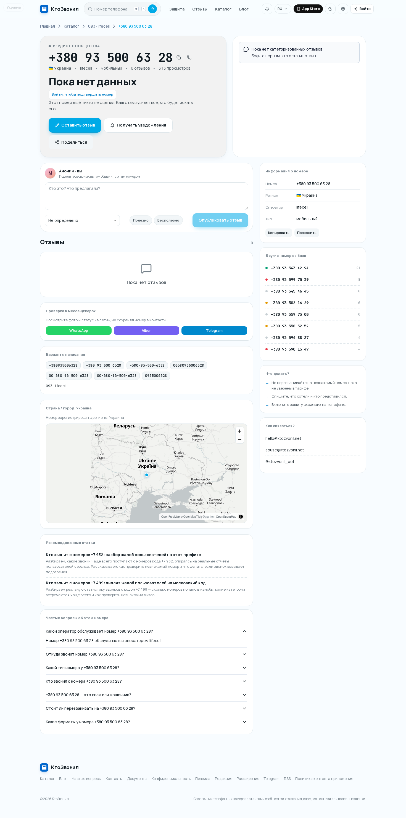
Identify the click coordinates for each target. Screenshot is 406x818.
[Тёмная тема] (330, 9)
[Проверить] (152, 8)
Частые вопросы (86, 778)
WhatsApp (78, 330)
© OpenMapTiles (191, 517)
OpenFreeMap (170, 517)
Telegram (214, 330)
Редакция (223, 778)
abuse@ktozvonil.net (284, 450)
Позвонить (307, 232)
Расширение (248, 778)
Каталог (223, 9)
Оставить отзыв (78, 125)
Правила (202, 778)
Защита (176, 9)
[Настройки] (343, 9)
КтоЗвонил (65, 767)
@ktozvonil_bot (279, 461)
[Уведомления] (267, 9)
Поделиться (74, 142)
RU (280, 8)
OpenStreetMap (226, 517)
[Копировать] (178, 57)
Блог (244, 9)
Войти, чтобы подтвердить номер (82, 94)
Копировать (278, 232)
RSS (287, 778)
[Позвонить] (189, 57)
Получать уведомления (141, 125)
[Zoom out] (240, 439)
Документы (137, 778)
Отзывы (199, 9)
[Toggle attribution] (241, 516)
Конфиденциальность (171, 778)
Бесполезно (168, 220)
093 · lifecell (56, 385)
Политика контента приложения (324, 778)
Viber (146, 330)
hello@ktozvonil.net (283, 438)
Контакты (114, 778)
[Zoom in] (240, 431)
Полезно (141, 220)
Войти (365, 8)
